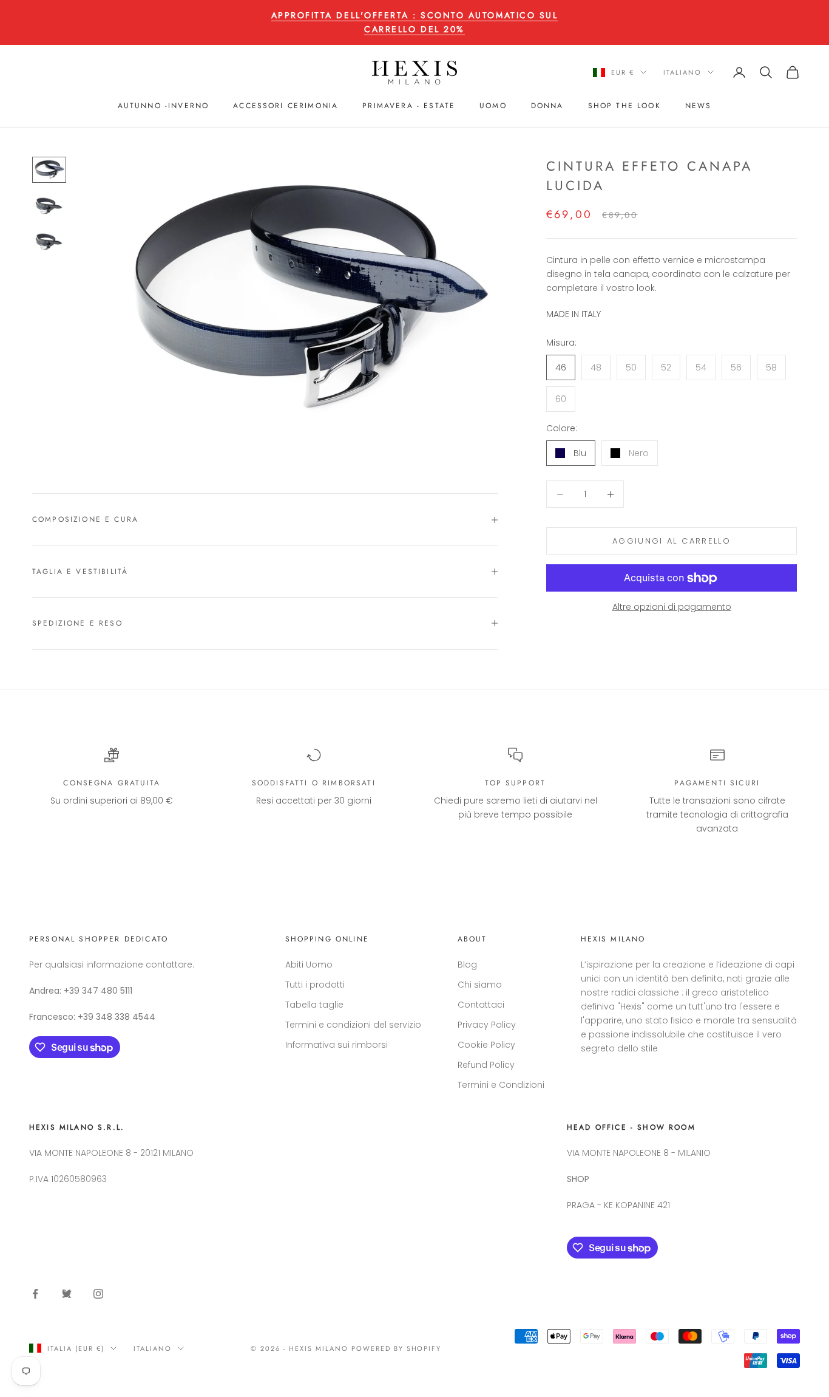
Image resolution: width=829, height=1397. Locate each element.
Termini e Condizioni (501, 1085)
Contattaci (481, 1005)
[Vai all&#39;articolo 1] (49, 170)
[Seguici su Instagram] (98, 1294)
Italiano (682, 72)
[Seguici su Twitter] (67, 1294)
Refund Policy (486, 1065)
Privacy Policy (487, 1025)
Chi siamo (480, 985)
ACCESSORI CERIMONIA (285, 105)
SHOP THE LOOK (624, 105)
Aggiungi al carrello (671, 541)
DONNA (547, 105)
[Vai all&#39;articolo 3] (49, 241)
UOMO (493, 105)
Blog (467, 964)
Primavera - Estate (408, 105)
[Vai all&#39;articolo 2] (49, 206)
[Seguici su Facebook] (35, 1294)
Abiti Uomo (309, 964)
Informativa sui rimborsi (336, 1045)
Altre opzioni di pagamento (671, 607)
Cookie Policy (486, 1045)
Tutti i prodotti (315, 985)
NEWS (698, 105)
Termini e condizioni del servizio (353, 1025)
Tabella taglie (314, 1005)
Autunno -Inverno (163, 105)
